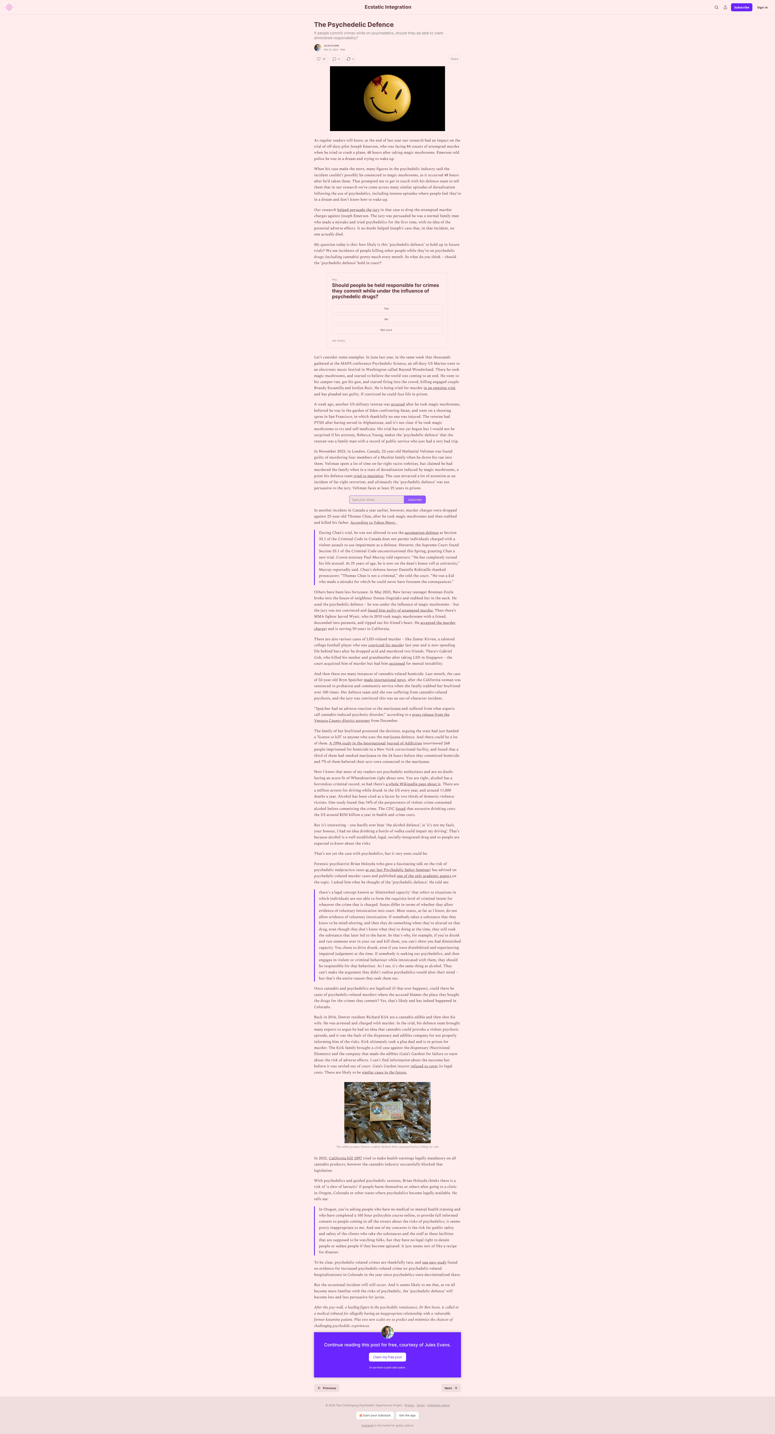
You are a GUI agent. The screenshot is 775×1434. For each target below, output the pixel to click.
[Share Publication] (725, 7)
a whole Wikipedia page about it (413, 784)
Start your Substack (377, 1415)
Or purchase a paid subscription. (387, 1367)
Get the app (407, 1415)
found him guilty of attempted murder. (401, 610)
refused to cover (424, 1066)
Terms (421, 1405)
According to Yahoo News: (374, 523)
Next (448, 1388)
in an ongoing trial (439, 388)
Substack (367, 1425)
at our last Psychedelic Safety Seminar (398, 870)
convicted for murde (385, 645)
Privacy (409, 1405)
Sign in (762, 7)
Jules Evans (331, 45)
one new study (434, 1262)
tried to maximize (368, 476)
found (401, 809)
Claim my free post (387, 1357)
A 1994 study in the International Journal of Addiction (375, 743)
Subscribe (741, 7)
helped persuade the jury (358, 210)
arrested (398, 404)
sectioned (397, 664)
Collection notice (438, 1405)
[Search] (716, 7)
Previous (329, 1388)
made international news (385, 680)
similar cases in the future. (384, 1072)
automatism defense (422, 533)
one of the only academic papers (424, 876)
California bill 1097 (345, 1158)
